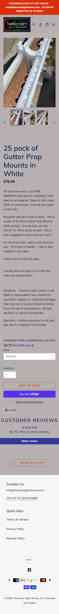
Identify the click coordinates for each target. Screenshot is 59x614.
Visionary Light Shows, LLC (29, 598)
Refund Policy (15, 538)
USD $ (28, 560)
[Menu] (53, 24)
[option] (16, 117)
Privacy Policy (15, 529)
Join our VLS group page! (21, 498)
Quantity (8, 368)
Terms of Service (17, 519)
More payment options (29, 402)
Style (6, 350)
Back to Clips (31, 463)
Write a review (29, 441)
